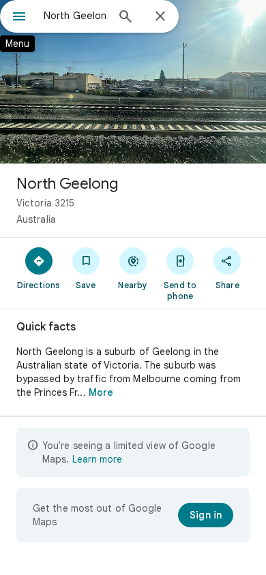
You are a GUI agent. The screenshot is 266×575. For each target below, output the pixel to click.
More (101, 392)
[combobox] (75, 15)
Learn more (97, 459)
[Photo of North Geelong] (133, 82)
